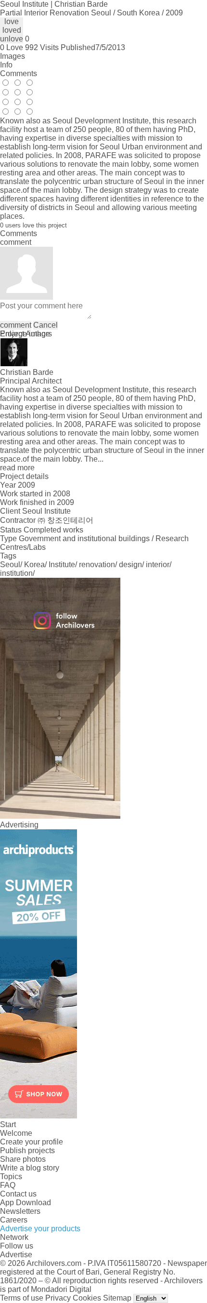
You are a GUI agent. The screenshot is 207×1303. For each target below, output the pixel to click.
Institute (62, 564)
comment (15, 325)
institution (16, 573)
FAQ (7, 1185)
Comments (18, 73)
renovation (97, 564)
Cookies (87, 1298)
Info (6, 65)
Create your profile (31, 1142)
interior (157, 564)
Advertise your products (40, 1228)
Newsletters (20, 1211)
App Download (25, 1202)
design (130, 564)
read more (17, 468)
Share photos (23, 1159)
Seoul (10, 564)
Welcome (16, 1133)
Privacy (58, 1298)
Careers (13, 1220)
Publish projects (27, 1150)
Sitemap (117, 1298)
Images (12, 56)
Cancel (45, 325)
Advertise (16, 1254)
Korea (34, 564)
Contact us (18, 1194)
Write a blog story (29, 1168)
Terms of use (21, 1298)
